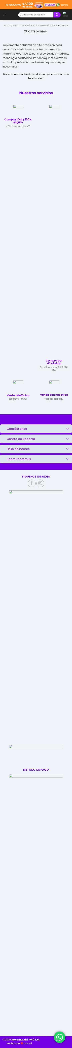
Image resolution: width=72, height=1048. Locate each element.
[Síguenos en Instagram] (40, 483)
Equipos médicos (46, 25)
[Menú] (5, 15)
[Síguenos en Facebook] (32, 483)
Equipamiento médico (24, 25)
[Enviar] (57, 15)
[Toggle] (68, 429)
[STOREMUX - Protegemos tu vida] (12, 15)
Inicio (7, 25)
